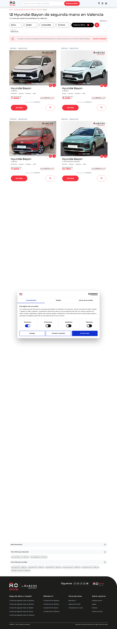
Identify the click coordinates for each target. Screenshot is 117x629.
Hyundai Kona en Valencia (90, 567)
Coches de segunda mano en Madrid (21, 608)
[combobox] (50, 3)
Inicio (10, 9)
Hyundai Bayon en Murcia (39, 557)
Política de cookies (103, 624)
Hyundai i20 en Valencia (36, 567)
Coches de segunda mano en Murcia (21, 611)
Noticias (94, 608)
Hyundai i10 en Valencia (19, 567)
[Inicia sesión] (102, 3)
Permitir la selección (58, 333)
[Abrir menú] (106, 3)
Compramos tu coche (76, 608)
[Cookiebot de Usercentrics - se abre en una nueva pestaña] (90, 294)
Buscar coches (72, 3)
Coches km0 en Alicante (51, 600)
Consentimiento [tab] (31, 300)
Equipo (94, 604)
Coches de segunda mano (21, 9)
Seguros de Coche (74, 604)
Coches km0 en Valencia (51, 611)
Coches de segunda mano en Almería (21, 604)
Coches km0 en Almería (51, 604)
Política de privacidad (86, 624)
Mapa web (77, 624)
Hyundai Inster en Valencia (71, 567)
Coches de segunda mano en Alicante (21, 600)
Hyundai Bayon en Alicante (20, 557)
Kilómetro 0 (72, 600)
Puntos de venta (97, 611)
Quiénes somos (97, 600)
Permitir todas (84, 333)
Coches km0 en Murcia (50, 608)
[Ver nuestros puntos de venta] (99, 3)
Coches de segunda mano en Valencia (21, 615)
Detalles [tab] (58, 300)
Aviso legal (95, 624)
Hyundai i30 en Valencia (53, 567)
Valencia (33, 9)
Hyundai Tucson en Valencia (21, 570)
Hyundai (39, 9)
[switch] (48, 325)
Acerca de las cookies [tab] (86, 300)
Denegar (32, 333)
